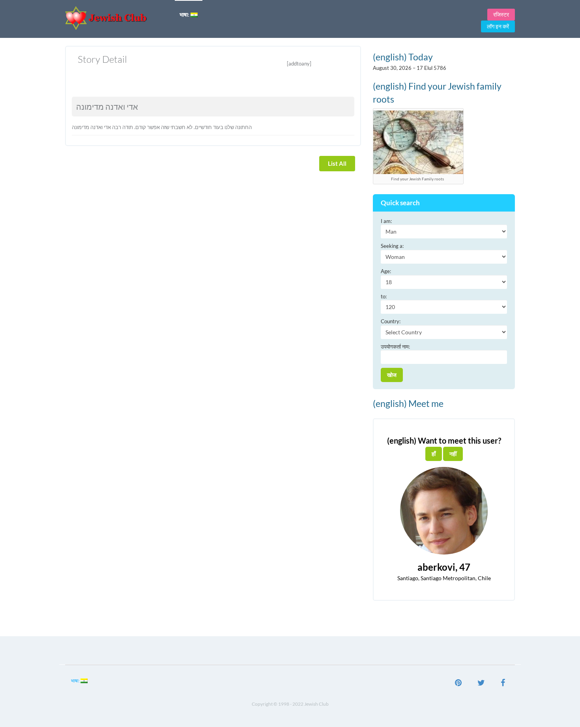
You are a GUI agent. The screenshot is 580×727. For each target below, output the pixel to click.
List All (337, 163)
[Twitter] (481, 683)
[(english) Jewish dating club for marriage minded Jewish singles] (117, 18)
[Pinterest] (458, 683)
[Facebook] (503, 683)
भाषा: (185, 14)
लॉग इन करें (498, 26)
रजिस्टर (501, 14)
